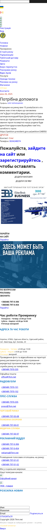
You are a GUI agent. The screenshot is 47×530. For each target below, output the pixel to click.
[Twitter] (23, 22)
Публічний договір (9, 57)
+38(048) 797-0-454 (10, 448)
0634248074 (15, 141)
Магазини (5, 85)
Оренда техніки (7, 79)
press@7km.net (8, 406)
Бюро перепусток (8, 66)
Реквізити (5, 60)
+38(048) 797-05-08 (10, 416)
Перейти (4, 239)
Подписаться (36, 513)
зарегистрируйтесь (21, 160)
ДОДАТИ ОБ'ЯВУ (23, 181)
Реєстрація (5, 28)
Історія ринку (6, 51)
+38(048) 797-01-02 (10, 464)
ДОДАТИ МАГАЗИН (24, 176)
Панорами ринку (8, 70)
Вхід (2, 31)
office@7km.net (8, 377)
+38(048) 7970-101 (9, 387)
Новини (4, 45)
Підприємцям (6, 54)
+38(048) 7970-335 (9, 369)
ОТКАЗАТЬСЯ (6, 516)
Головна (4, 42)
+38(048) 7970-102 (9, 391)
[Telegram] (23, 26)
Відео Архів (5, 73)
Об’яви (3, 88)
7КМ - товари (6, 485)
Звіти (2, 63)
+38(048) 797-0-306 (10, 444)
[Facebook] (23, 18)
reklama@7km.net (10, 452)
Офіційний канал (8, 478)
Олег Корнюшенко (15, 103)
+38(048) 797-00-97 (10, 434)
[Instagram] (23, 20)
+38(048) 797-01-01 (10, 460)
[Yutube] (23, 24)
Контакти (4, 91)
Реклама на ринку (8, 82)
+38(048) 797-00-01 (10, 425)
